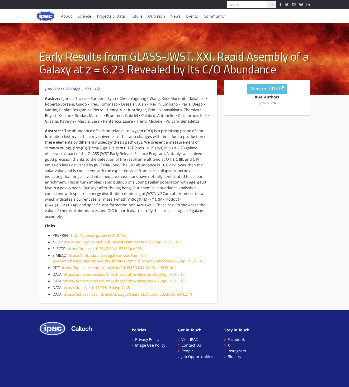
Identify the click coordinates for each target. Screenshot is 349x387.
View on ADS (264, 88)
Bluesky (234, 356)
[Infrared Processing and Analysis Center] (55, 328)
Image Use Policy (150, 345)
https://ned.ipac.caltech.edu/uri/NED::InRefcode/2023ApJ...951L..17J (121, 242)
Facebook (236, 339)
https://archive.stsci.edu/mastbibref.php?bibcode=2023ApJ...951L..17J (124, 274)
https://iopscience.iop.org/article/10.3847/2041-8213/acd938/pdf (118, 267)
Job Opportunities (197, 356)
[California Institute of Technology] (83, 328)
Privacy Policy (147, 339)
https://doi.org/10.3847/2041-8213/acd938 (104, 248)
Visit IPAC (189, 339)
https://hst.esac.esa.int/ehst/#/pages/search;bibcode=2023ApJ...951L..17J (127, 294)
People (187, 350)
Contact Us (191, 345)
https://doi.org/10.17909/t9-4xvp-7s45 (96, 287)
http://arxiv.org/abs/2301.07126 (99, 235)
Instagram (237, 350)
